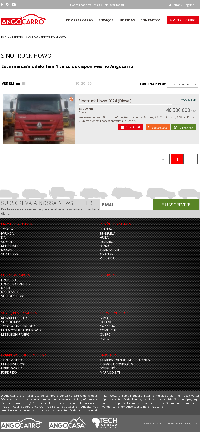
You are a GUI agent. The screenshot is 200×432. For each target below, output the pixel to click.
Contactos (150, 20)
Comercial (108, 330)
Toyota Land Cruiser (18, 326)
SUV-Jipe (106, 318)
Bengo (105, 246)
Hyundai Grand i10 (15, 284)
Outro (105, 334)
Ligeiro (105, 322)
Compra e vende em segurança (125, 360)
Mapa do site (110, 372)
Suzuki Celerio (13, 296)
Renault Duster (14, 318)
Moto (104, 339)
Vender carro (184, 20)
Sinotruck (48, 37)
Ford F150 (9, 372)
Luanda (106, 229)
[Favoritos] (71, 98)
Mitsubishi (9, 246)
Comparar (188, 100)
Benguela (107, 233)
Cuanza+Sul (110, 250)
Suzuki (6, 242)
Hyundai (7, 233)
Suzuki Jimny (11, 322)
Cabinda (106, 254)
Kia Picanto (10, 292)
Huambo (106, 242)
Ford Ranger (11, 368)
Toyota (7, 229)
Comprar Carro (79, 20)
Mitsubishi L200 (13, 364)
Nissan (6, 250)
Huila (104, 237)
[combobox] (182, 84)
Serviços (106, 20)
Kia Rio (6, 288)
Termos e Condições (116, 364)
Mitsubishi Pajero (15, 334)
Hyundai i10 (10, 280)
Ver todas (9, 254)
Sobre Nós (108, 368)
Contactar (133, 127)
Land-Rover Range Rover (21, 330)
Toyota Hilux (11, 360)
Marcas (33, 37)
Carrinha (107, 326)
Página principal (13, 37)
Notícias (127, 20)
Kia (3, 237)
